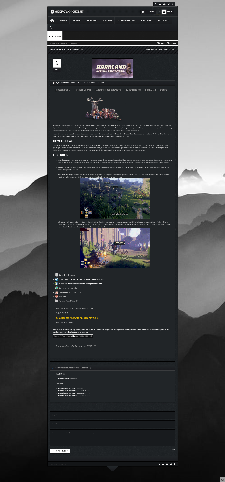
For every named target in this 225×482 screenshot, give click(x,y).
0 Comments (81, 83)
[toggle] (222, 479)
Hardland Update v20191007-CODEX (70, 391)
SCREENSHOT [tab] (134, 90)
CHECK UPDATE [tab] (84, 90)
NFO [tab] (165, 90)
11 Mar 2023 (100, 83)
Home (148, 49)
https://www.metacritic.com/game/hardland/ (85, 284)
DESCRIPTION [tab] (63, 90)
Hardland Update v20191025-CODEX (70, 395)
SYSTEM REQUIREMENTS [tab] (110, 90)
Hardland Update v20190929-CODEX (70, 388)
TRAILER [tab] (152, 90)
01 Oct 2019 (91, 83)
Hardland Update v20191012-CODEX (70, 393)
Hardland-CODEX (63, 379)
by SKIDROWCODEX (62, 83)
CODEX (73, 83)
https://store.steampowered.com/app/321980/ (87, 279)
